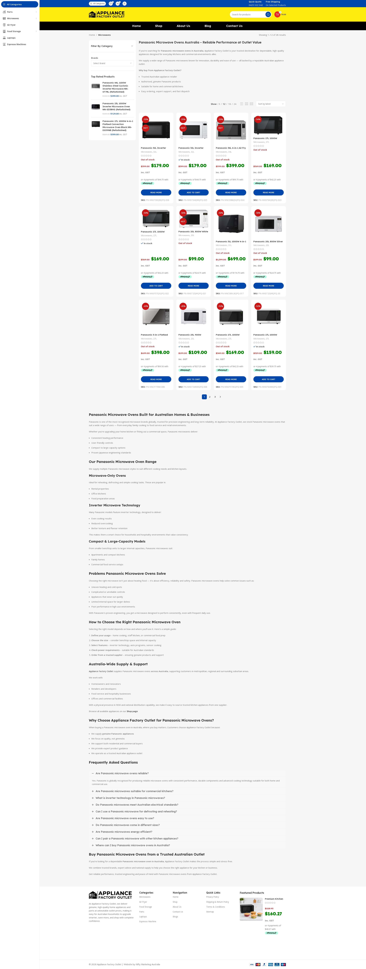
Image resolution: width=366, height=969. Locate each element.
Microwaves (146, 151)
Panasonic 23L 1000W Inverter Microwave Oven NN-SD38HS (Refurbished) (116, 106)
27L (267, 142)
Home (92, 34)
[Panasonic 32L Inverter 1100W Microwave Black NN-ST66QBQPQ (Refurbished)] (156, 130)
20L (192, 235)
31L (230, 245)
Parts (141, 911)
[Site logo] (107, 14)
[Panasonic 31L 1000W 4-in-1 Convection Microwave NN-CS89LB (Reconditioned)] (231, 223)
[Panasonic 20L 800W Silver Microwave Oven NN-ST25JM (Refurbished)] (268, 223)
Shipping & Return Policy (217, 901)
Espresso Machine (147, 921)
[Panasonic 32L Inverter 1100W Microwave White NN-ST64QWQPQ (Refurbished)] (193, 130)
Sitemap (210, 911)
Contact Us (178, 911)
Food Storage (145, 906)
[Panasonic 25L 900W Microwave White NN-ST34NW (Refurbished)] (193, 317)
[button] (193, 192)
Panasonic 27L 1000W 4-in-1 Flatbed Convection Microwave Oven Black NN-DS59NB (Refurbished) (118, 126)
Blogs (175, 916)
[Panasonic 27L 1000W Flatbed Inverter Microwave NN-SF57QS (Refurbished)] (156, 218)
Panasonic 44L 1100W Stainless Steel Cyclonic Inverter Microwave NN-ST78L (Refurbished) (115, 87)
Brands (94, 57)
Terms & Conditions (215, 906)
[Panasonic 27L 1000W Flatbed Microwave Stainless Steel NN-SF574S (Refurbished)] (231, 317)
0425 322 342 (256, 5)
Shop (175, 901)
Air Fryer (143, 901)
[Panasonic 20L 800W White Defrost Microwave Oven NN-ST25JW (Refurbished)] (193, 218)
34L (230, 151)
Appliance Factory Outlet (101, 671)
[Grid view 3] (246, 104)
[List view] (241, 104)
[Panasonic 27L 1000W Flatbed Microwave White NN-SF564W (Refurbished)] (268, 317)
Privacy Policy (212, 896)
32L (155, 151)
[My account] (124, 3)
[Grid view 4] (251, 104)
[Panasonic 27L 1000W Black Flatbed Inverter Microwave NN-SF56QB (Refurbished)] (268, 125)
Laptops (143, 916)
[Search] (268, 14)
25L (192, 338)
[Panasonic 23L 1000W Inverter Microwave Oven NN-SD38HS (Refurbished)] (95, 108)
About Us (177, 906)
